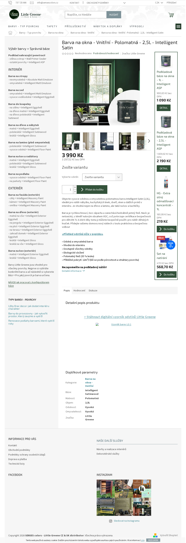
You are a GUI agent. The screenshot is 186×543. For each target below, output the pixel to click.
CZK (157, 2)
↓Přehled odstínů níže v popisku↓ (82, 234)
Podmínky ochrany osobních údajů (26, 455)
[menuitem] (24, 26)
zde (142, 540)
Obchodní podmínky (98, 3)
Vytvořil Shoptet (169, 535)
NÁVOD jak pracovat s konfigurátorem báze (28, 284)
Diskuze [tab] (93, 290)
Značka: (133, 53)
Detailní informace (72, 271)
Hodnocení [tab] (79, 290)
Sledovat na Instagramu (127, 521)
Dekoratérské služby (108, 454)
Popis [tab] (67, 290)
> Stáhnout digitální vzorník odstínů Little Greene (120, 317)
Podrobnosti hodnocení (106, 53)
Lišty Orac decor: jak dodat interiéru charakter (28, 307)
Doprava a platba (17, 459)
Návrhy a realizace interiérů (111, 449)
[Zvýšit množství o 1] (75, 187)
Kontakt (74, 3)
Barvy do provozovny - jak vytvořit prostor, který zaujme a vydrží (27, 315)
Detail (164, 107)
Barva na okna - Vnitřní (90, 382)
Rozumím (153, 540)
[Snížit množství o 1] (75, 192)
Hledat (113, 14)
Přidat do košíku (94, 189)
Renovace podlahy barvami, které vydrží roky (31, 322)
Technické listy (16, 464)
